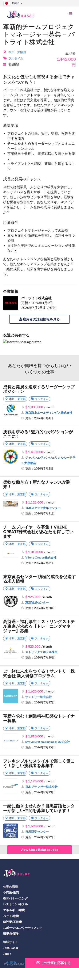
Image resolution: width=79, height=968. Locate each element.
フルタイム (15, 58)
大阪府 (21, 52)
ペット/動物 (11, 916)
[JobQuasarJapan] (23, 13)
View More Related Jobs (39, 849)
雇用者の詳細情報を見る (41, 319)
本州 (11, 52)
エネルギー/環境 (14, 910)
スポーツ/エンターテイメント (23, 927)
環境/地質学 (11, 933)
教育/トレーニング (15, 898)
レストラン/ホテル (15, 904)
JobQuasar (10, 948)
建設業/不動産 (12, 921)
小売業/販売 (11, 892)
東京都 (21, 399)
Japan (7, 953)
